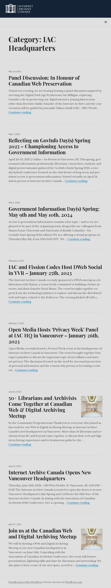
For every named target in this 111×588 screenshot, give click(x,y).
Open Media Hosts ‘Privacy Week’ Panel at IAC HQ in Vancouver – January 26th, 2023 (54, 335)
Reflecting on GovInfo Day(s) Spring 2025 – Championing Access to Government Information (50, 146)
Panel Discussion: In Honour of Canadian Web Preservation (44, 80)
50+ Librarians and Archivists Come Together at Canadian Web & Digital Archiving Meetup (42, 407)
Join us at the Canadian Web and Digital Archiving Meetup (42, 533)
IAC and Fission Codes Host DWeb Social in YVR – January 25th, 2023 (55, 270)
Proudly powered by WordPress (25, 582)
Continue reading (20, 112)
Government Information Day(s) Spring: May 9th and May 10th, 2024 (54, 211)
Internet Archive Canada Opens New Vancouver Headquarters (50, 475)
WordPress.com (73, 582)
